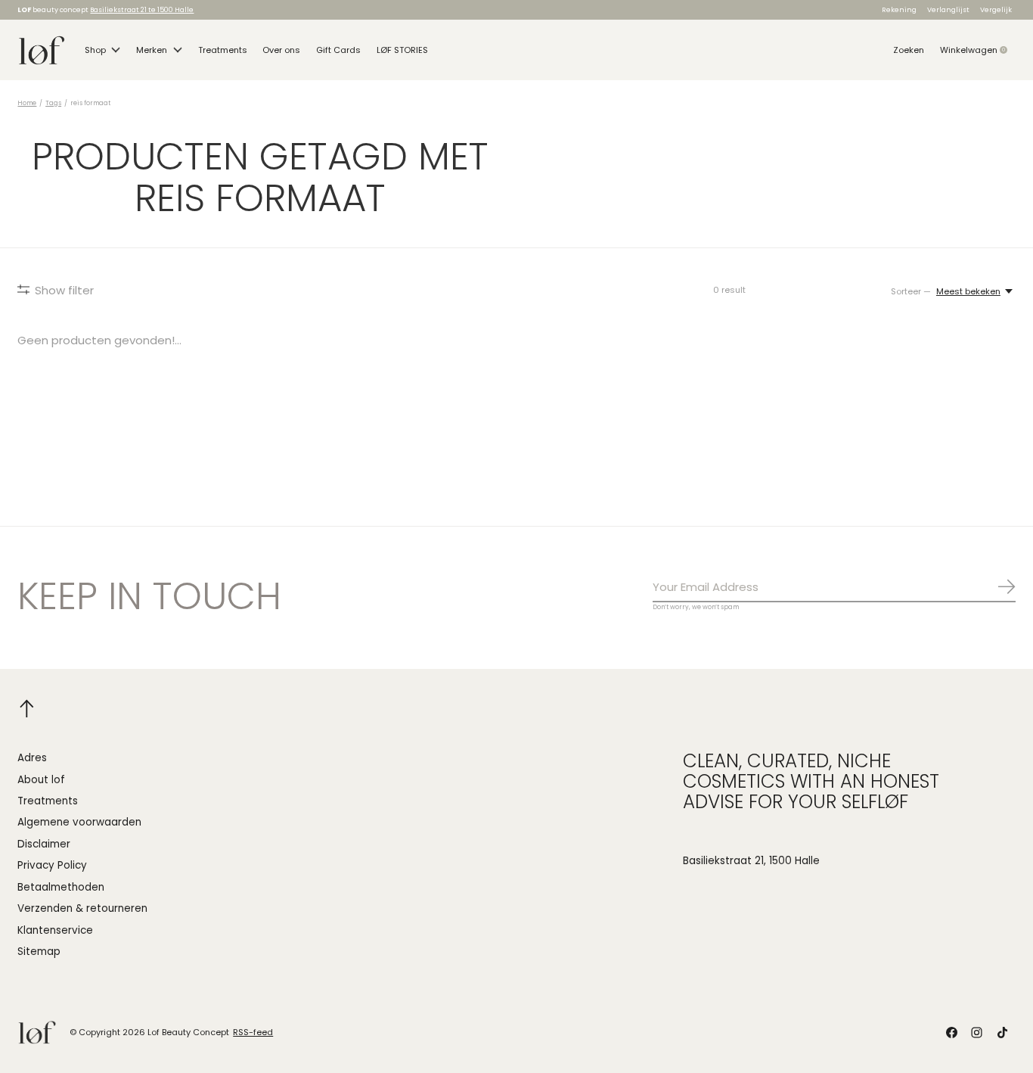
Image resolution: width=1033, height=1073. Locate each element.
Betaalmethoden (60, 887)
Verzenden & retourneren (82, 908)
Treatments (222, 50)
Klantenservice (55, 930)
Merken (151, 50)
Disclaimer (43, 844)
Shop (95, 50)
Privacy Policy (52, 865)
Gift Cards (338, 50)
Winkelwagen (978, 50)
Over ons (281, 50)
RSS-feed (253, 1032)
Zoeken (908, 50)
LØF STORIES (402, 50)
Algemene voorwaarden (79, 822)
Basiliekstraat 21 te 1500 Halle (142, 9)
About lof (41, 780)
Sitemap (38, 951)
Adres (32, 758)
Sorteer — (911, 291)
